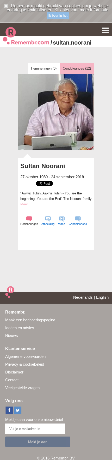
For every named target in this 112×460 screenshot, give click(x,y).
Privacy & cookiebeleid (24, 364)
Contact (11, 380)
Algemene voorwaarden (25, 356)
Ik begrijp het (57, 15)
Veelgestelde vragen (22, 387)
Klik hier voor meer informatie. (81, 10)
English (102, 297)
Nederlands (83, 297)
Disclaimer (14, 372)
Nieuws (11, 335)
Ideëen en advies (19, 328)
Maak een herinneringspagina (30, 320)
